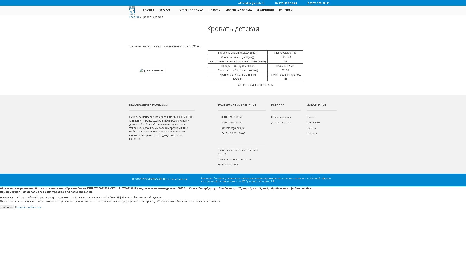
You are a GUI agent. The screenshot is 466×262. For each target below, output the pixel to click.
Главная (148, 10)
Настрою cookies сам (28, 207)
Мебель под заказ (191, 10)
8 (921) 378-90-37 (231, 122)
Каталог (165, 10)
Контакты (285, 10)
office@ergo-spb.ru (232, 128)
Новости (215, 10)
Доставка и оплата (239, 10)
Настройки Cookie (228, 164)
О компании (265, 10)
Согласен (7, 207)
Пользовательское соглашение (235, 159)
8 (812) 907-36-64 (231, 117)
